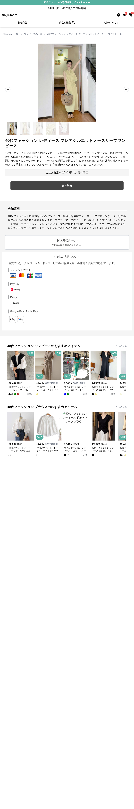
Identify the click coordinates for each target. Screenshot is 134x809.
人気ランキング (112, 22)
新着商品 (22, 22)
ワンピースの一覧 (33, 34)
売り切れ (67, 185)
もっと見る (121, 346)
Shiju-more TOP (11, 34)
